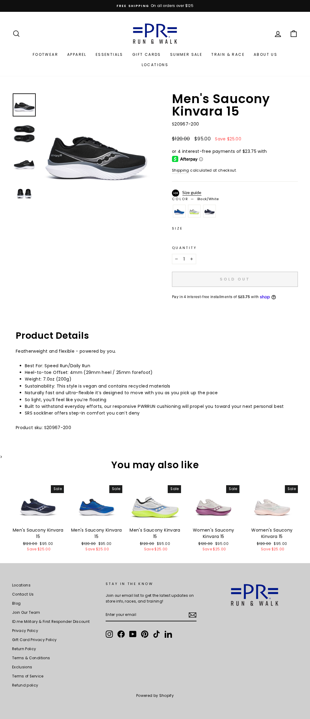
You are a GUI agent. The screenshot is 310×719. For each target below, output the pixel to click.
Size (177, 228)
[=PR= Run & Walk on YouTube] (133, 634)
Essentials (109, 54)
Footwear (45, 54)
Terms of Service (28, 676)
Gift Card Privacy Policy (34, 639)
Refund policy (25, 685)
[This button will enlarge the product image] (96, 148)
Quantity (184, 247)
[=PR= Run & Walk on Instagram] (109, 634)
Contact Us (23, 594)
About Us (265, 54)
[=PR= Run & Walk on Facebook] (121, 634)
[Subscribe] (192, 615)
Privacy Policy (25, 630)
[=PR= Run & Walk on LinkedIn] (168, 634)
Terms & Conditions (31, 658)
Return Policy (24, 649)
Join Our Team (26, 612)
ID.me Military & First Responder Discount (51, 621)
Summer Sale (186, 54)
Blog (16, 603)
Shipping (180, 170)
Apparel (77, 54)
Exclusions (22, 667)
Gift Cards (146, 54)
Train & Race (228, 54)
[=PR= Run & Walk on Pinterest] (144, 634)
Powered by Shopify (155, 695)
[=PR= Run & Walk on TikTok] (156, 634)
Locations (155, 64)
